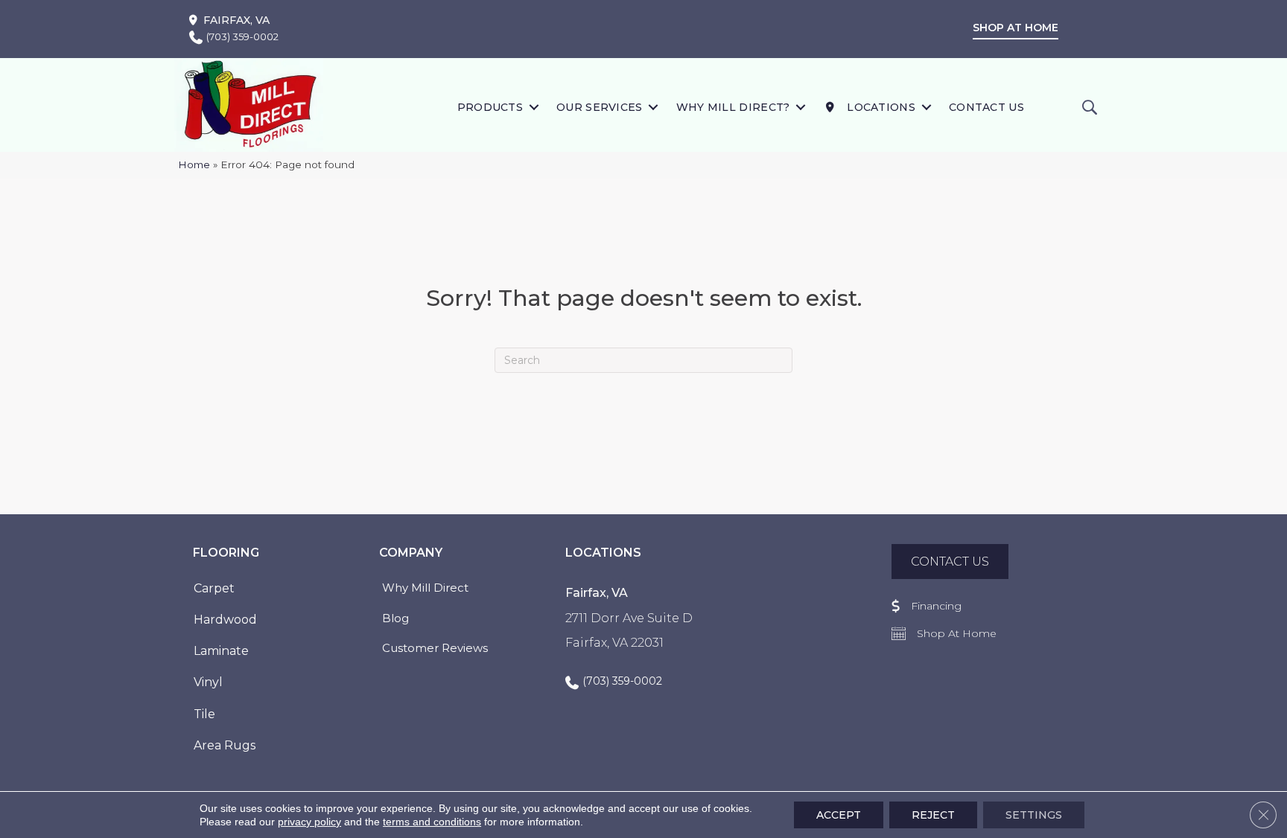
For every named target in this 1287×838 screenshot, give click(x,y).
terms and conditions (432, 822)
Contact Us (986, 107)
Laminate (221, 651)
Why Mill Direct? (733, 107)
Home (194, 164)
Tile (204, 714)
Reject (933, 815)
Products (490, 107)
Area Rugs (224, 745)
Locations (879, 107)
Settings (1033, 815)
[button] (533, 107)
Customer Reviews (435, 648)
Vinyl (208, 682)
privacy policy (309, 822)
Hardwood (225, 619)
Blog (395, 618)
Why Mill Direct (425, 587)
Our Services (599, 107)
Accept (838, 815)
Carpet (214, 588)
